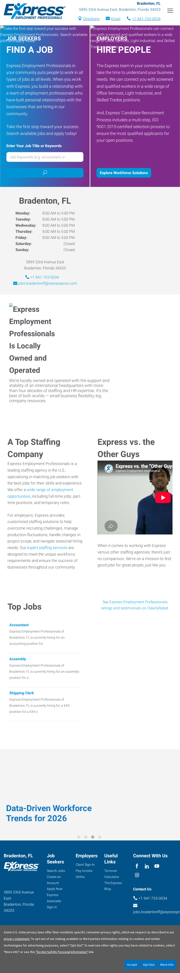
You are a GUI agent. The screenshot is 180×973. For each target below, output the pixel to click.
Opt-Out (148, 964)
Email (115, 18)
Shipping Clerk (21, 693)
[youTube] (157, 866)
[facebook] (137, 866)
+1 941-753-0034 (146, 18)
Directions (91, 18)
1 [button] (79, 838)
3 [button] (93, 838)
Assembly (17, 659)
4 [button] (100, 838)
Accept (132, 964)
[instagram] (137, 875)
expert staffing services (47, 547)
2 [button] (86, 838)
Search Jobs (56, 871)
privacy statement (17, 939)
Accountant (19, 625)
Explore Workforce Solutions (124, 173)
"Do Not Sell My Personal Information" (62, 952)
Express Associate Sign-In (54, 901)
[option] (90, 791)
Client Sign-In (85, 864)
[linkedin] (147, 866)
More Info (167, 964)
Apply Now (55, 889)
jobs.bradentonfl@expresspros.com (47, 283)
